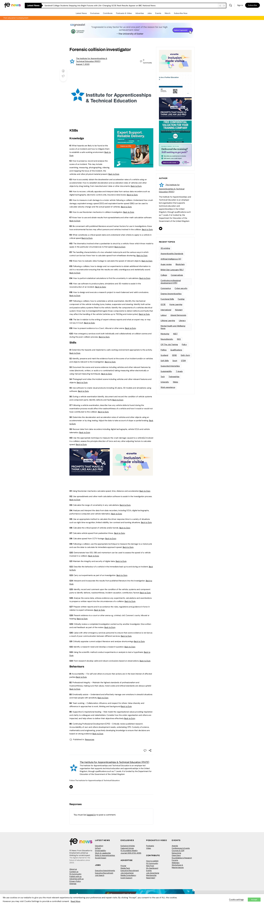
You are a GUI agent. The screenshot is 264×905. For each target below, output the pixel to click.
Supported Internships (170, 366)
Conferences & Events (181, 848)
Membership (151, 875)
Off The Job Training (169, 344)
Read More (75, 901)
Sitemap (72, 883)
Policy (184, 344)
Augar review (166, 264)
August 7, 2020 (83, 64)
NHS (179, 339)
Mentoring (165, 333)
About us (73, 869)
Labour (164, 315)
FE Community (75, 874)
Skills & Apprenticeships (105, 855)
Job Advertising (127, 873)
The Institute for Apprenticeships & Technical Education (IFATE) (114, 762)
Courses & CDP (178, 850)
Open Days (176, 855)
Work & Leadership (103, 853)
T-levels (179, 371)
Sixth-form (185, 355)
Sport (174, 360)
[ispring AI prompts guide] (89, 474)
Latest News (81, 13)
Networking (176, 853)
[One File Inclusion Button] (133, 474)
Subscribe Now (180, 13)
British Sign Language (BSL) (172, 269)
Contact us (73, 871)
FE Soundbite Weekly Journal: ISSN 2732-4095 (131, 851)
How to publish (152, 861)
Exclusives (94, 13)
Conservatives (177, 275)
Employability (100, 850)
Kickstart (178, 310)
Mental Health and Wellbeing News (173, 327)
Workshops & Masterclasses (178, 866)
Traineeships (174, 376)
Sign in (240, 5)
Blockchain (180, 264)
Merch (167, 13)
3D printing (165, 248)
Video (148, 848)
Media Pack (125, 868)
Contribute (107, 13)
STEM (183, 360)
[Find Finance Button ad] (175, 154)
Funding (181, 299)
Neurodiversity (167, 339)
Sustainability (166, 371)
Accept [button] (254, 899)
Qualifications (176, 350)
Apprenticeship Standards (172, 253)
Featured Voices (127, 848)
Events (158, 13)
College (164, 275)
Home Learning (175, 304)
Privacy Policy (75, 881)
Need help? (150, 878)
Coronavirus (166, 288)
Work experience (168, 387)
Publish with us (75, 876)
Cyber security (181, 288)
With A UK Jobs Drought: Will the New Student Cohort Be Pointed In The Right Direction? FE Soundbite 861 (91, 5)
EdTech (98, 848)
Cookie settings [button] (236, 899)
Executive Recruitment (104, 873)
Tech (163, 376)
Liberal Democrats (178, 315)
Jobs (149, 13)
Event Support (126, 878)
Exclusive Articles (128, 846)
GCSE (163, 304)
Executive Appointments (105, 870)
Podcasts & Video (124, 13)
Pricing (123, 866)
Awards (175, 846)
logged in (91, 814)
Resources (89, 739)
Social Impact (100, 858)
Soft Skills (165, 360)
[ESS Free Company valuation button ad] (175, 131)
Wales (175, 382)
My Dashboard (152, 868)
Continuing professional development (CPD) (171, 281)
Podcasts (150, 846)
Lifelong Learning (168, 320)
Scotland (164, 355)
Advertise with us (76, 879)
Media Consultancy (128, 875)
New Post (150, 866)
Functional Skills (167, 299)
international (166, 310)
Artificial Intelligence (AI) (171, 259)
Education (99, 846)
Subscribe (252, 5)
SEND (174, 355)
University (165, 382)
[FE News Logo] (12, 5)
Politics (164, 350)
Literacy (182, 320)
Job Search (99, 875)
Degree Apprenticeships (171, 293)
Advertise (139, 13)
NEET (175, 333)
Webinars (175, 862)
